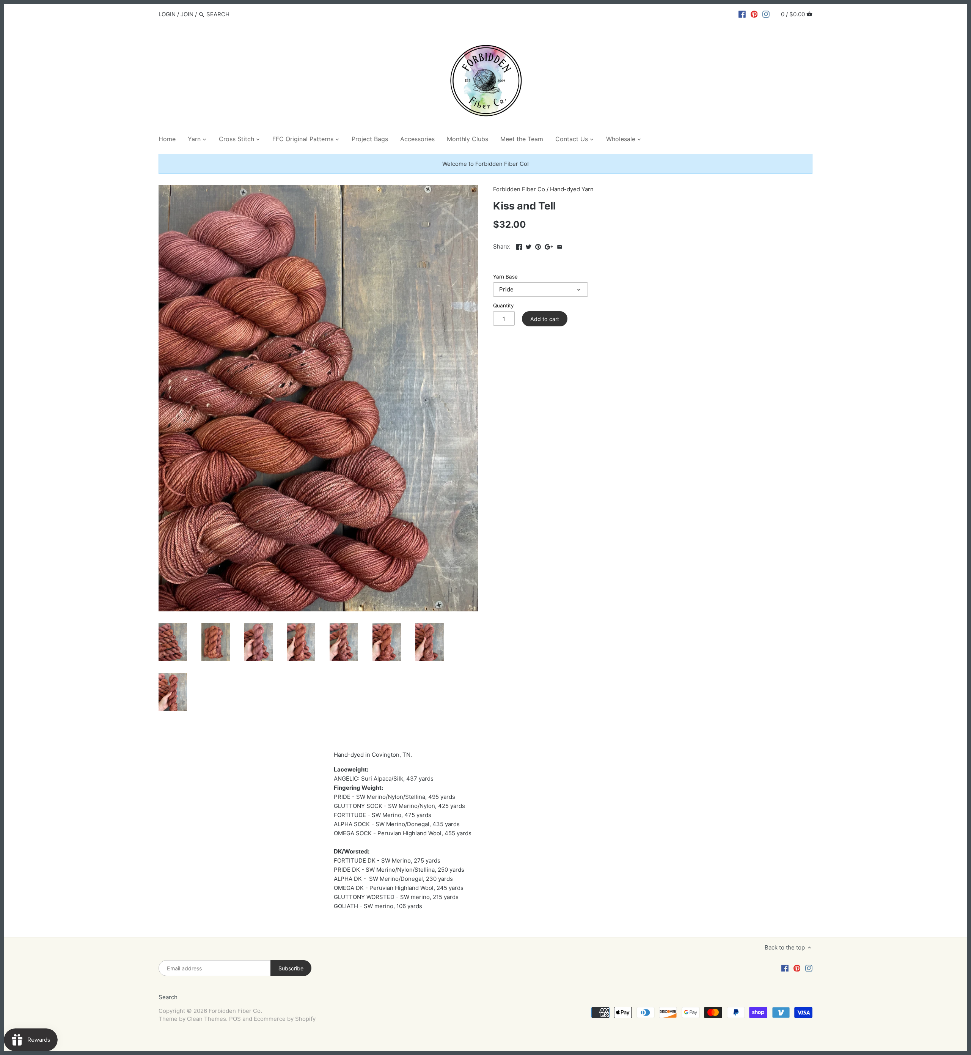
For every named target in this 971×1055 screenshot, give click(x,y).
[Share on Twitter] (528, 245)
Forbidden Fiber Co (519, 189)
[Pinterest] (754, 14)
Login (167, 14)
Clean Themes (206, 1018)
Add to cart (544, 319)
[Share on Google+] (549, 245)
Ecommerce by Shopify (285, 1018)
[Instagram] (766, 14)
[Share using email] (559, 245)
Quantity (503, 305)
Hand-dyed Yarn (572, 189)
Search (168, 997)
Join (187, 14)
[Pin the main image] (538, 245)
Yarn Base (505, 277)
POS (235, 1018)
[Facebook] (742, 14)
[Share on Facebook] (519, 245)
